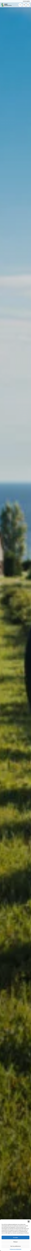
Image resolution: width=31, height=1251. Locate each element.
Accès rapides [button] (26, 1)
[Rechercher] (20, 4)
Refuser (15, 1242)
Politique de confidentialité (15, 1249)
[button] (28, 1221)
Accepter (15, 1237)
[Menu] (24, 4)
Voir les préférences (15, 1246)
